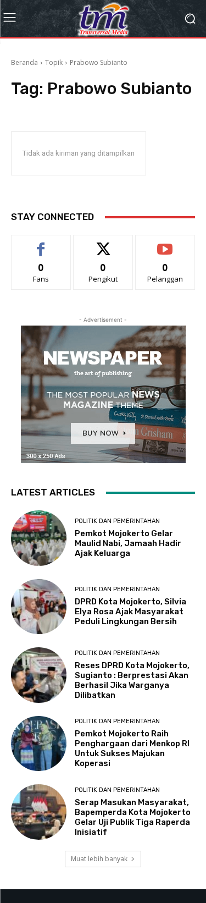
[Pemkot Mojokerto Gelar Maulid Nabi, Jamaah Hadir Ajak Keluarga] (38, 538)
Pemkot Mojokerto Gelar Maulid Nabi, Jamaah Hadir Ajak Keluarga (128, 543)
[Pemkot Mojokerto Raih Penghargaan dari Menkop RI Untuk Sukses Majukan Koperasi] (38, 744)
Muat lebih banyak (99, 858)
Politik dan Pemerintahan (117, 521)
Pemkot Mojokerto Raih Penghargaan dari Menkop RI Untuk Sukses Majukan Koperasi (132, 748)
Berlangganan (165, 243)
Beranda (24, 62)
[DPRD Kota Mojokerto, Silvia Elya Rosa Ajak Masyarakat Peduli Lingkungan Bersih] (38, 607)
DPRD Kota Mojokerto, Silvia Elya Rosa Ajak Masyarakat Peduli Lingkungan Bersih (130, 611)
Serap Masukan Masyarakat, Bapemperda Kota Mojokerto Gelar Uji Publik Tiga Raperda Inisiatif (133, 817)
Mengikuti (103, 243)
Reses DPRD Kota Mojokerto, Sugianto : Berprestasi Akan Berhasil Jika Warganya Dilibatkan (132, 680)
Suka (40, 243)
